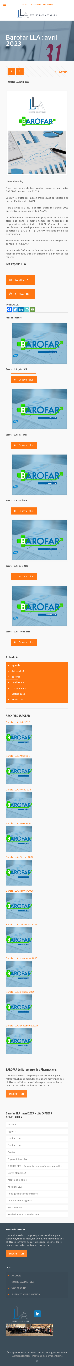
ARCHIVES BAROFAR (18, 716)
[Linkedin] (21, 309)
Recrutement (48, 4)
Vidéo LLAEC (18, 699)
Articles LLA (18, 671)
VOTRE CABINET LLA (23, 1281)
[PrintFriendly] (26, 309)
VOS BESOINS (19, 1288)
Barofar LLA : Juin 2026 (16, 369)
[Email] (32, 309)
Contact (24, 4)
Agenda (16, 665)
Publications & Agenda (20, 1200)
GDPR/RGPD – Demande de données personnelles (35, 1166)
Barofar (16, 676)
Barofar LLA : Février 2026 (18, 631)
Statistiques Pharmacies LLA (23, 1214)
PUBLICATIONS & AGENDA (26, 1294)
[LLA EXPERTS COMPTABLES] (37, 13)
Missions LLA (15, 1186)
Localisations (35, 4)
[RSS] (37, 1360)
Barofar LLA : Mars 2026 (17, 565)
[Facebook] (9, 309)
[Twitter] (15, 309)
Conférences (19, 682)
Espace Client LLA (17, 1159)
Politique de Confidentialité (47, 1355)
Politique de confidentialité (23, 1193)
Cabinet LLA (14, 1138)
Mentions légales (17, 1179)
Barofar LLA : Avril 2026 (16, 500)
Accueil (12, 1124)
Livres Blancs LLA (17, 1172)
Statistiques (18, 693)
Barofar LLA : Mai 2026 (16, 434)
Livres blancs (19, 688)
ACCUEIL (16, 1275)
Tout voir (61, 71)
